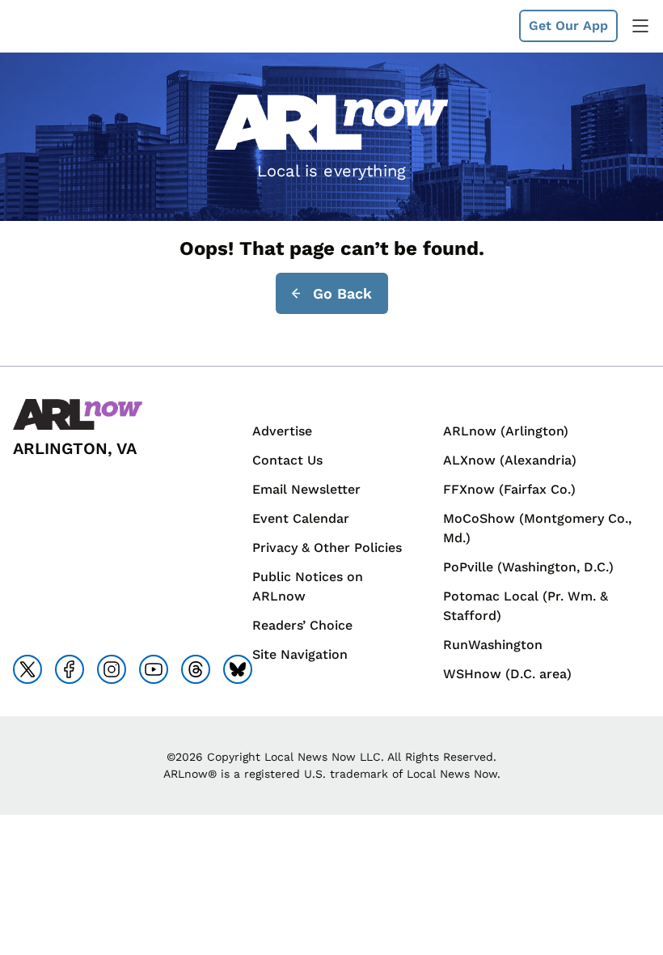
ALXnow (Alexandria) (509, 460)
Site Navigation (300, 654)
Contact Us (287, 460)
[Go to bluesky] (237, 669)
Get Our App (568, 25)
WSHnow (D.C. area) (507, 673)
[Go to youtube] (153, 669)
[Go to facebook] (69, 669)
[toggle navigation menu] (640, 26)
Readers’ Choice (302, 625)
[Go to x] (27, 669)
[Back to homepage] (52, 26)
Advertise (282, 431)
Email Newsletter (306, 489)
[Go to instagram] (111, 669)
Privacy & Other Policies (327, 547)
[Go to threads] (195, 669)
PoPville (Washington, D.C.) (528, 567)
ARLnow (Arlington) (505, 431)
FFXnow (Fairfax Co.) (509, 489)
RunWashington (493, 644)
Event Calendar (300, 518)
